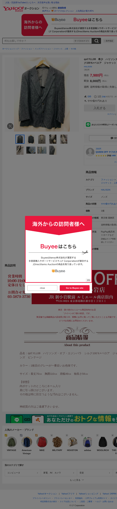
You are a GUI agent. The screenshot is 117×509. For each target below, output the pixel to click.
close (42, 288)
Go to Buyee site (74, 288)
